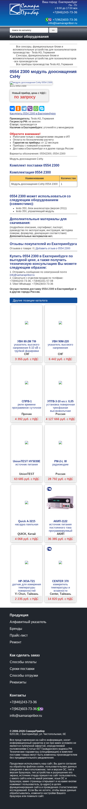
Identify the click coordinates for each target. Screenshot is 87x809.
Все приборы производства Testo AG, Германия (44, 64)
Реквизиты (18, 682)
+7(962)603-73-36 (65, 19)
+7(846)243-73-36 (65, 12)
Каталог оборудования (29, 36)
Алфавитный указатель (28, 622)
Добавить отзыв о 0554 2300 (53, 248)
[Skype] (41, 108)
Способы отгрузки (24, 675)
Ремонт (15, 642)
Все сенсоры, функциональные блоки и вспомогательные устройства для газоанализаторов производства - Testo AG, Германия (44, 49)
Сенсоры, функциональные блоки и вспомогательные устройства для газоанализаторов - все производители (44, 58)
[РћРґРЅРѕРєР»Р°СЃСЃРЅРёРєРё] (18, 108)
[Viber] (30, 108)
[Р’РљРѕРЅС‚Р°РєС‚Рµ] (12, 108)
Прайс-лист (19, 635)
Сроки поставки (22, 669)
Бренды (16, 628)
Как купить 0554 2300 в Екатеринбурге (33, 113)
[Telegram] (24, 108)
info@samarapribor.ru (62, 23)
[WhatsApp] (35, 108)
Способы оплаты (23, 662)
